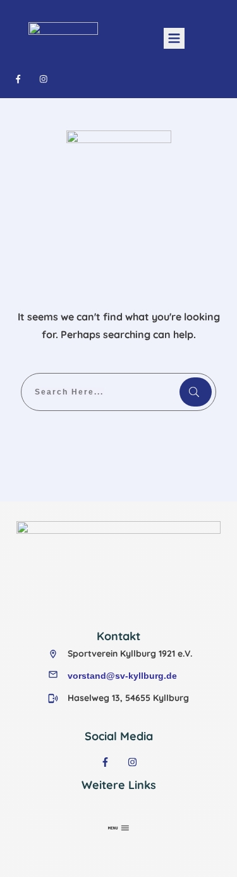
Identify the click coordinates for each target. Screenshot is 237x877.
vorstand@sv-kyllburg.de (122, 676)
